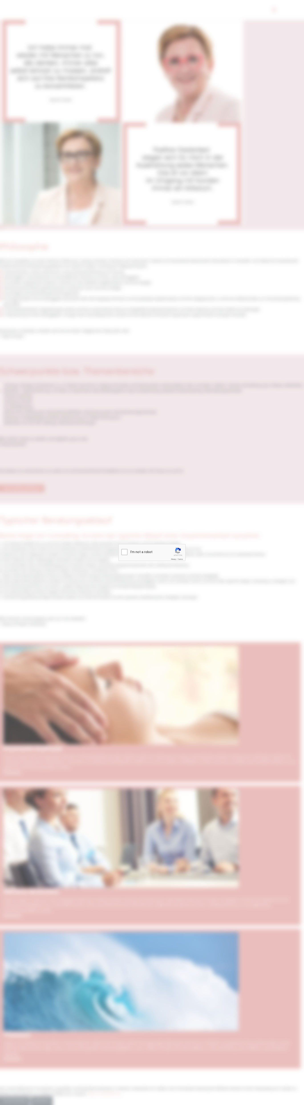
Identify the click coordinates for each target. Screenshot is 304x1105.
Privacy (173, 559)
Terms (180, 559)
